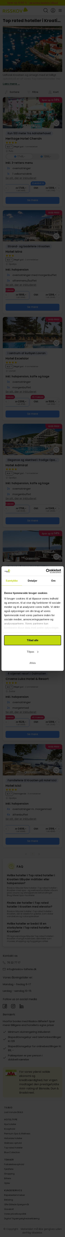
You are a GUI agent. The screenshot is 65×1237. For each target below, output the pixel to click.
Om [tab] (53, 580)
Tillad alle (32, 640)
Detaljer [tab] (32, 580)
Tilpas (30, 651)
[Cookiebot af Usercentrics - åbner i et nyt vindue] (46, 571)
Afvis (32, 662)
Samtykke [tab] (12, 580)
